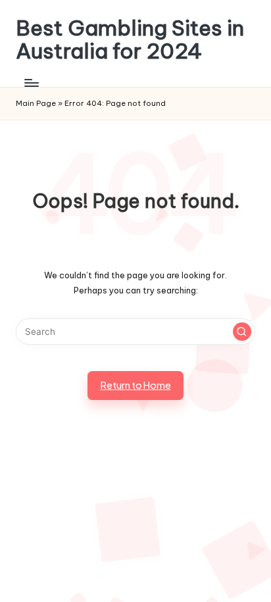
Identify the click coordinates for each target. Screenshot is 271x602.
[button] (242, 331)
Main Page (36, 103)
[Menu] (30, 82)
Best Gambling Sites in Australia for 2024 (130, 39)
